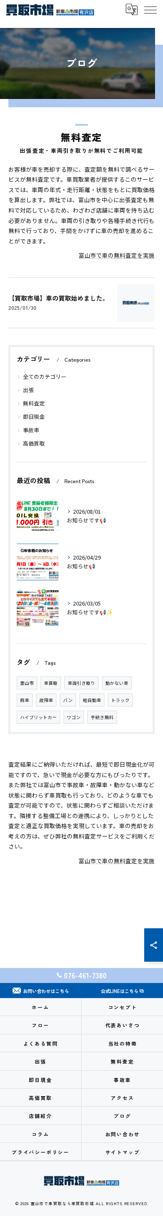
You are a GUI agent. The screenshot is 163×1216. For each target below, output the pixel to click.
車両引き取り (81, 683)
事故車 (31, 430)
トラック (120, 700)
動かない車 (116, 683)
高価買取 (34, 443)
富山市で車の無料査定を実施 (117, 255)
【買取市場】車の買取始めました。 (58, 298)
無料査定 (34, 403)
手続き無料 (102, 717)
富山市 (27, 683)
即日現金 (34, 417)
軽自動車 (92, 700)
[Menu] (150, 9)
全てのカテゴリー (44, 376)
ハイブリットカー (38, 717)
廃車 (24, 700)
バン (68, 700)
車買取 (51, 683)
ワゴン (74, 717)
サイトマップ (122, 1151)
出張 (28, 390)
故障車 (46, 700)
